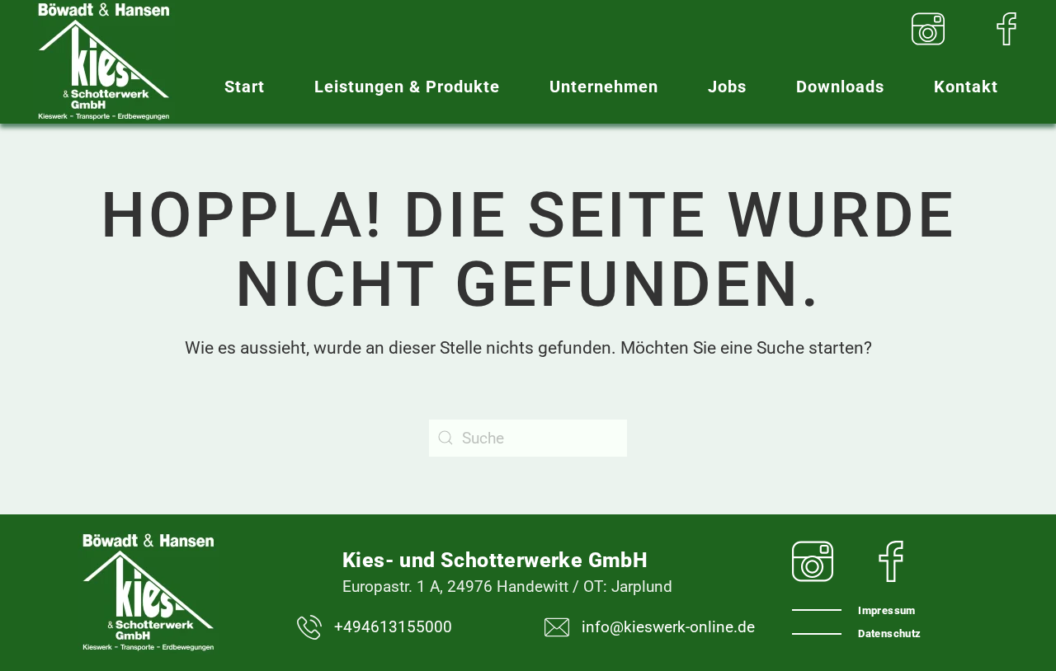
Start (244, 86)
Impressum (887, 610)
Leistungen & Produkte (407, 86)
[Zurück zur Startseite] (104, 62)
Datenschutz (889, 633)
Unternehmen (603, 86)
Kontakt (966, 86)
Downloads (840, 86)
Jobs (727, 86)
